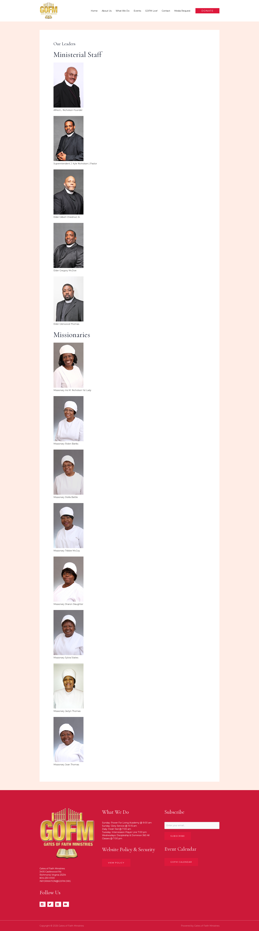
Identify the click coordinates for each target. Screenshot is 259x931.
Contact (166, 10)
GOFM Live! (151, 10)
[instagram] (58, 904)
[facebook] (43, 904)
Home (94, 10)
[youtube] (66, 904)
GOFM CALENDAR (181, 862)
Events (137, 10)
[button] (207, 10)
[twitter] (50, 904)
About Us (107, 10)
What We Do (123, 10)
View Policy (116, 862)
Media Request (182, 10)
